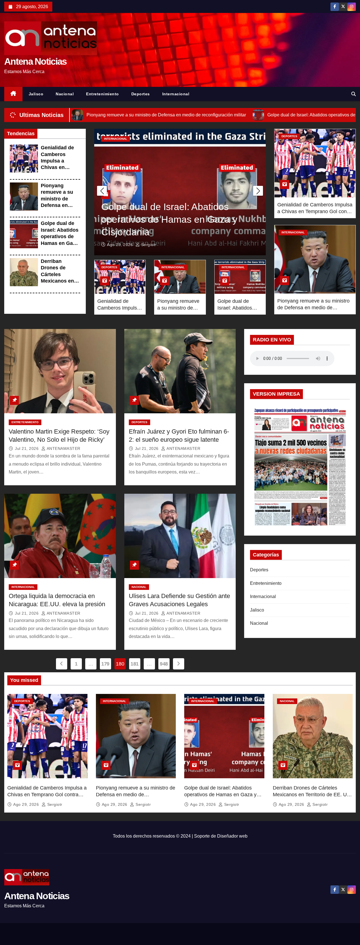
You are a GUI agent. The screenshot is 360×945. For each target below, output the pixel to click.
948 (164, 664)
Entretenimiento (102, 94)
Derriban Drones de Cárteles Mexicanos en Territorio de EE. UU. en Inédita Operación (60, 280)
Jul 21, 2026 (27, 448)
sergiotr (148, 244)
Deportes (140, 94)
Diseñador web (232, 836)
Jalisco (36, 94)
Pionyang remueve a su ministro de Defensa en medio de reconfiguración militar (60, 205)
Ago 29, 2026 (120, 244)
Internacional (176, 94)
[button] (353, 94)
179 (105, 664)
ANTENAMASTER (63, 448)
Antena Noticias (35, 61)
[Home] (13, 94)
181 (134, 664)
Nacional (65, 94)
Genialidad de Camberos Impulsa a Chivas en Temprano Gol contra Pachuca (315, 211)
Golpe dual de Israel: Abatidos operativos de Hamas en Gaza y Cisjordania (59, 236)
